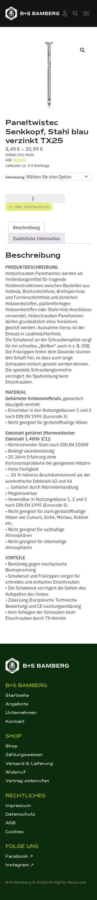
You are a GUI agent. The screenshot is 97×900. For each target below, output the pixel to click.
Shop (11, 746)
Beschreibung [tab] (26, 227)
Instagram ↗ (19, 864)
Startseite (17, 695)
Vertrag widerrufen (27, 780)
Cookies (14, 831)
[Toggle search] (75, 13)
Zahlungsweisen (24, 754)
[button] (82, 50)
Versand (19, 159)
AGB (10, 822)
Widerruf (15, 772)
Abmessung (14, 176)
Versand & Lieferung (29, 763)
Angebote (16, 703)
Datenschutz (20, 814)
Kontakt (15, 721)
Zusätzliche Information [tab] (36, 238)
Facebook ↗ (19, 856)
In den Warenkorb (29, 206)
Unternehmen (21, 712)
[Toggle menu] (86, 13)
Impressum (18, 805)
